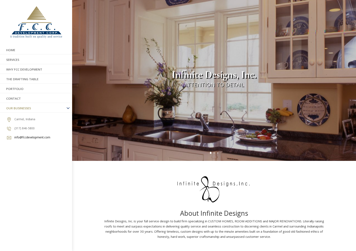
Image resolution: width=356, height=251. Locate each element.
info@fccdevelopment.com (32, 137)
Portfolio (14, 89)
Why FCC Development (24, 69)
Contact (13, 98)
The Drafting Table (22, 79)
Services (12, 60)
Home (10, 50)
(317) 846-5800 (24, 128)
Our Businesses (18, 108)
